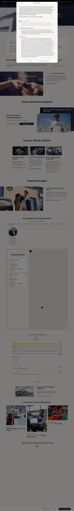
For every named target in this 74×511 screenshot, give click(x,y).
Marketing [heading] (23, 36)
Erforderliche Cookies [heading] (25, 21)
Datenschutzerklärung (32, 14)
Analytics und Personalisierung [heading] (27, 28)
